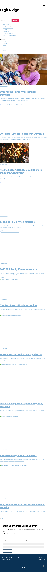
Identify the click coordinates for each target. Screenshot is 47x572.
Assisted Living (7, 24)
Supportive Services (8, 33)
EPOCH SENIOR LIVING (21, 566)
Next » (9, 518)
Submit (7, 551)
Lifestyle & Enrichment (8, 29)
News (4, 45)
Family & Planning (7, 26)
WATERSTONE (10, 566)
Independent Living (8, 28)
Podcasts (5, 47)
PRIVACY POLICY (32, 566)
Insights (5, 43)
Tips (4, 48)
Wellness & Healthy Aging (9, 35)
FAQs (4, 41)
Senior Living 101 (7, 31)
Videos (4, 50)
